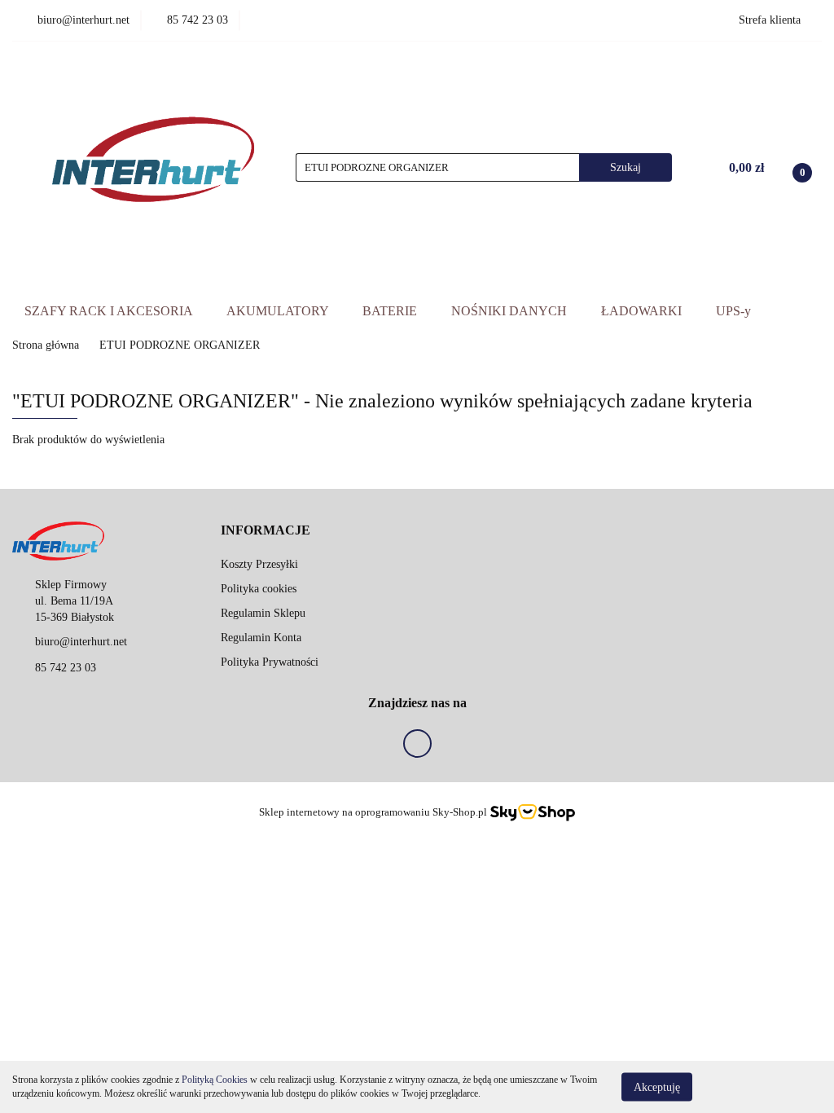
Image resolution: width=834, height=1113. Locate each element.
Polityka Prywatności (269, 662)
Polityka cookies (258, 589)
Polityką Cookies (215, 1079)
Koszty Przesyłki (259, 564)
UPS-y (733, 311)
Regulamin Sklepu (263, 613)
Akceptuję (657, 1086)
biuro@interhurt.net (81, 642)
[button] (265, 530)
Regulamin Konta (261, 637)
